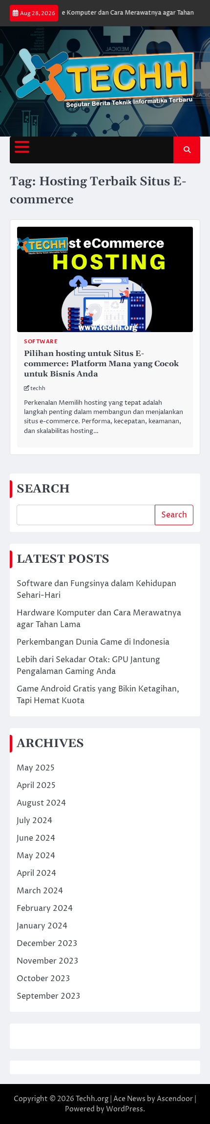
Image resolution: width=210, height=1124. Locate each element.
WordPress (124, 1109)
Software (41, 341)
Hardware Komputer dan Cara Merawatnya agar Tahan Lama (118, 13)
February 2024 (45, 908)
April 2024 (36, 873)
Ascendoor (175, 1099)
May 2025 (36, 768)
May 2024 (36, 855)
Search (174, 515)
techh (37, 388)
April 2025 (36, 785)
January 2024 (42, 926)
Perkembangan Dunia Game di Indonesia (93, 642)
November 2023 (47, 961)
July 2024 (34, 820)
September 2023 (48, 996)
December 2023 (47, 943)
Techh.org (92, 1099)
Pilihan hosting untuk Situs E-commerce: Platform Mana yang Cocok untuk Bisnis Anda (101, 364)
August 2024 (41, 803)
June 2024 (36, 838)
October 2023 (43, 978)
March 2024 (40, 891)
